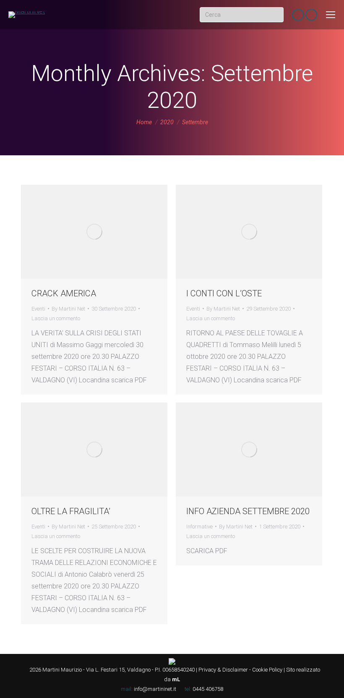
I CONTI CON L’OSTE (224, 293)
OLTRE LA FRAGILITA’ (70, 511)
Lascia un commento (55, 318)
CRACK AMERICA (63, 293)
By (68, 309)
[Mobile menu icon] (331, 15)
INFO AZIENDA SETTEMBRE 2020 (248, 511)
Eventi (38, 309)
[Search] (276, 14)
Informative (199, 526)
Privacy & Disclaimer (223, 670)
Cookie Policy (267, 670)
